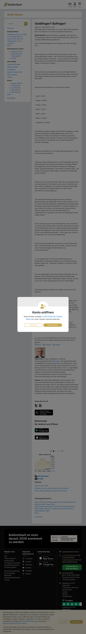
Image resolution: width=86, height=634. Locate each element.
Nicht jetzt (33, 325)
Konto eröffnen (53, 325)
